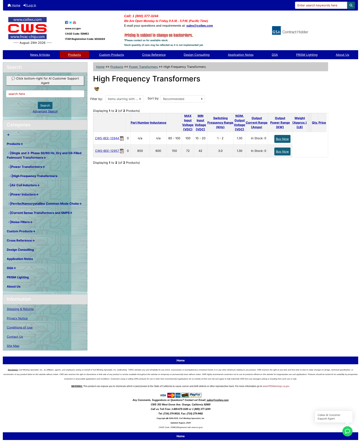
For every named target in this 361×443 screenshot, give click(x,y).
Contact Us (15, 336)
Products (74, 55)
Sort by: (153, 98)
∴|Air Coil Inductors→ (23, 185)
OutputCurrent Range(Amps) (257, 122)
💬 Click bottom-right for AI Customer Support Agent (45, 80)
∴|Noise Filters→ (20, 222)
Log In (31, 5)
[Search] (351, 5)
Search (45, 105)
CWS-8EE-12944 (107, 138)
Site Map (13, 346)
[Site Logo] (32, 28)
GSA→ (11, 268)
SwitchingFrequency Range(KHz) (220, 122)
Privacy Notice (17, 318)
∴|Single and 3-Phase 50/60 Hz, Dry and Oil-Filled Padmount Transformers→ (44, 155)
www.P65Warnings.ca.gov (276, 386)
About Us (342, 55)
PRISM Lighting (307, 55)
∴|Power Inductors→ (23, 194)
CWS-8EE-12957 (107, 151)
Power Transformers (143, 67)
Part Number (140, 122)
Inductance (158, 122)
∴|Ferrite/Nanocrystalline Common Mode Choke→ (44, 203)
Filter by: (96, 99)
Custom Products (111, 55)
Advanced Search (45, 111)
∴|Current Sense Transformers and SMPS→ (39, 213)
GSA (275, 55)
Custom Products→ (21, 231)
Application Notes (240, 55)
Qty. (315, 122)
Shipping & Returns (20, 309)
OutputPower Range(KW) (280, 122)
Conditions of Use (20, 327)
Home (15, 5)
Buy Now (282, 139)
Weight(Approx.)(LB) (299, 122)
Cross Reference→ (21, 240)
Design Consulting (197, 55)
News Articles (40, 55)
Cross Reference (154, 55)
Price (322, 122)
